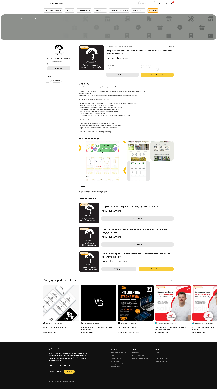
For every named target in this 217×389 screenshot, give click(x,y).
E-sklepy (34, 18)
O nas (157, 352)
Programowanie (99, 10)
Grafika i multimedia (83, 10)
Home (10, 18)
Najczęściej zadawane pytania (141, 358)
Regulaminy (135, 352)
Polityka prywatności (138, 355)
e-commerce (145, 68)
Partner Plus (154, 10)
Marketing (68, 10)
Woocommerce (56, 80)
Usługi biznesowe (137, 10)
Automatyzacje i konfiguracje (118, 10)
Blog (156, 355)
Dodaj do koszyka (156, 269)
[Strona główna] (54, 3)
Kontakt (59, 68)
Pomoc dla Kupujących (161, 361)
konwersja (154, 68)
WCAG (47, 80)
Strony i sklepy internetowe (52, 10)
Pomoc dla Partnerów (161, 358)
